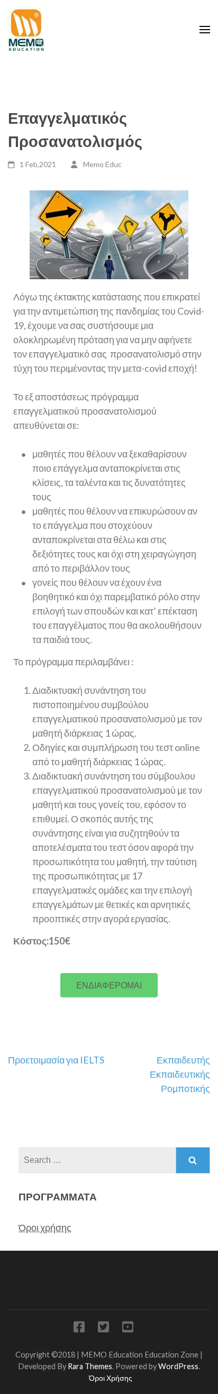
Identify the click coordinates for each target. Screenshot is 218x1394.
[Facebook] (79, 1328)
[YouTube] (127, 1328)
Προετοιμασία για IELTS (56, 1060)
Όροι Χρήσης (110, 1377)
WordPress (178, 1366)
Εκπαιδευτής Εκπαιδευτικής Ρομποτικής (180, 1074)
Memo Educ (102, 164)
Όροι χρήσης (45, 1227)
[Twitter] (103, 1328)
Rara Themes (90, 1366)
